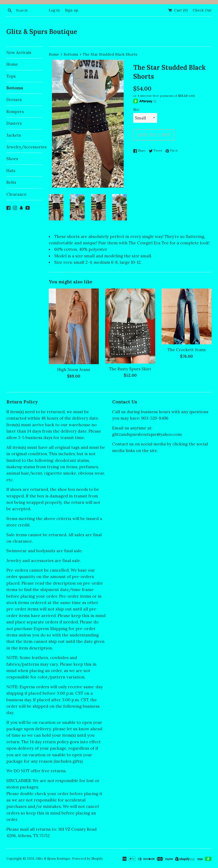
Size (136, 109)
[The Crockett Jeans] (187, 316)
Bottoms (14, 87)
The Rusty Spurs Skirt (130, 368)
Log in (54, 10)
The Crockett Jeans (187, 349)
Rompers (15, 111)
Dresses (14, 99)
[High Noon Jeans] (74, 326)
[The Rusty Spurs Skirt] (130, 326)
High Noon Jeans (73, 369)
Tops (11, 76)
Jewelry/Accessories (24, 146)
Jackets (13, 135)
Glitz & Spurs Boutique (41, 32)
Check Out (202, 10)
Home (12, 64)
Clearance (16, 194)
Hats (10, 170)
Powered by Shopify (87, 858)
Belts (11, 182)
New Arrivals (18, 52)
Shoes (12, 158)
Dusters (14, 123)
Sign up (71, 10)
